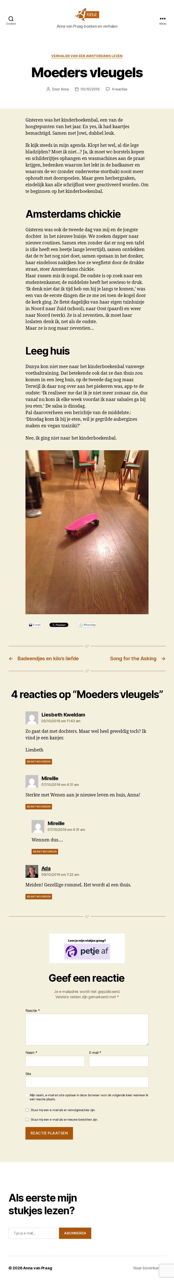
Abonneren (75, 1233)
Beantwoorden (39, 761)
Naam (31, 1053)
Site (28, 1074)
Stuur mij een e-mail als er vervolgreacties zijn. (63, 1110)
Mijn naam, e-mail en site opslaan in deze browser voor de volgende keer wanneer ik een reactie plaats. (89, 1097)
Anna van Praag (37, 1268)
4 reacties (119, 89)
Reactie (32, 1011)
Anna (65, 89)
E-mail (95, 1053)
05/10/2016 (90, 89)
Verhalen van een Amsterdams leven (86, 56)
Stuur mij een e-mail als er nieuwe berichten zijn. (64, 1119)
